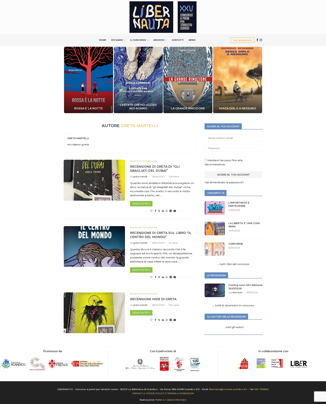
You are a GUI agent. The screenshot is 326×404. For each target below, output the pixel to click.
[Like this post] (151, 210)
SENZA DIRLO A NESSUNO (237, 108)
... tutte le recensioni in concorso (233, 305)
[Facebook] (257, 40)
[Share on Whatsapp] (167, 210)
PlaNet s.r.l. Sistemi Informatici (170, 400)
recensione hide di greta (153, 299)
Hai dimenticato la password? (224, 182)
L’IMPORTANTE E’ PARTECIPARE (239, 204)
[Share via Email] (175, 210)
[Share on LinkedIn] (163, 210)
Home (102, 40)
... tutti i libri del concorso (233, 264)
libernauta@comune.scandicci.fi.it (228, 389)
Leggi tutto (140, 203)
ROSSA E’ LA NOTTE (86, 108)
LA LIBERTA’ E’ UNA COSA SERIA (244, 225)
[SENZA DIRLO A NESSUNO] (237, 80)
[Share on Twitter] (159, 210)
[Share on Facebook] (155, 210)
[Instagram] (260, 40)
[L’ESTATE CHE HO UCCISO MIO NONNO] (137, 80)
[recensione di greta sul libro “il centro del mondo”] (94, 246)
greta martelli (78, 138)
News (192, 40)
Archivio (158, 40)
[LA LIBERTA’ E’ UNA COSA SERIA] (215, 228)
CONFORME (235, 243)
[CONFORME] (215, 249)
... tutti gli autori (233, 327)
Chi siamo (117, 40)
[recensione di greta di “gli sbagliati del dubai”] (94, 180)
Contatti (178, 40)
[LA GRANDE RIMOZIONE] (187, 80)
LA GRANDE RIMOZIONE (187, 108)
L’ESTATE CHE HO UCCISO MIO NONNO (137, 106)
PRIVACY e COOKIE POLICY (148, 393)
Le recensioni (242, 40)
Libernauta (236, 292)
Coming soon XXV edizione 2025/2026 (245, 287)
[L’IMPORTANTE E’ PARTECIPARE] (215, 208)
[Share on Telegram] (170, 210)
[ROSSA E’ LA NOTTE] (86, 80)
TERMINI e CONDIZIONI (180, 393)
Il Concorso (138, 40)
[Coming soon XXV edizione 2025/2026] (215, 290)
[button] (70, 80)
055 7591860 (261, 389)
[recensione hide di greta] (94, 312)
